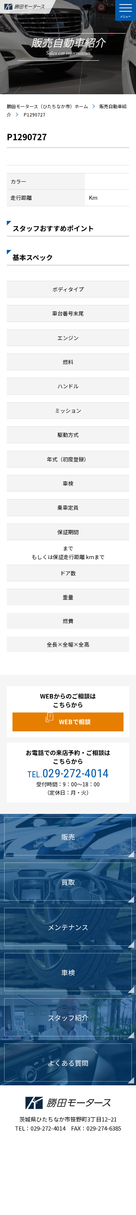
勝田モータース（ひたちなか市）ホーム (47, 106)
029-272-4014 (75, 773)
